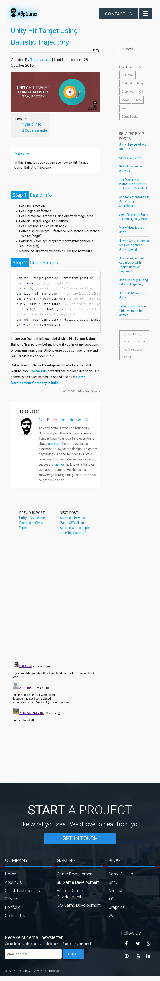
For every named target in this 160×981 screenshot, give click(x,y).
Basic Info (33, 124)
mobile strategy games (132, 353)
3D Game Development (78, 882)
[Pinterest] (126, 956)
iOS (141, 91)
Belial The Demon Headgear (5, 979)
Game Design (130, 116)
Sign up (73, 954)
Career (11, 898)
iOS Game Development (79, 905)
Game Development (75, 873)
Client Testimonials (22, 890)
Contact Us (118, 13)
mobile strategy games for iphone (133, 337)
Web (125, 108)
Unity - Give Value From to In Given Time (32, 523)
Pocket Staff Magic (10, 979)
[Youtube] (137, 956)
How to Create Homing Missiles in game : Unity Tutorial (134, 245)
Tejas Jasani (40, 59)
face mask (1, 979)
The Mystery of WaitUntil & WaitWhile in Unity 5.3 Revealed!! (133, 184)
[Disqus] (55, 603)
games (60, 464)
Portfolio (12, 907)
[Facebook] (126, 944)
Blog (140, 83)
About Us (13, 882)
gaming (53, 443)
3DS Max (127, 75)
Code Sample (36, 130)
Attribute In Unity (130, 158)
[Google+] (149, 944)
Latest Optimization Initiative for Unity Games (132, 310)
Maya (125, 100)
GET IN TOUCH (80, 838)
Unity (96, 50)
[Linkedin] (148, 956)
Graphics (127, 91)
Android (127, 83)
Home (10, 873)
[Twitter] (137, 944)
